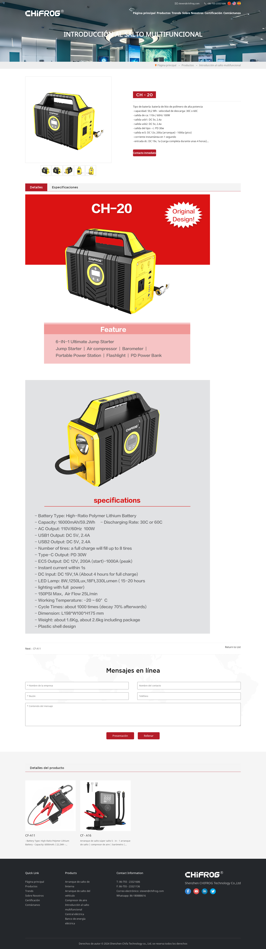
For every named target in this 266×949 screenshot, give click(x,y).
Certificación (213, 13)
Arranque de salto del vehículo (77, 893)
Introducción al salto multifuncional (220, 65)
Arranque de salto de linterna (77, 884)
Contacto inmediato (144, 153)
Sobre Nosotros (193, 13)
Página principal (144, 13)
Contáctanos (232, 13)
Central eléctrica (74, 914)
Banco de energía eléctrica (75, 921)
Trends (176, 13)
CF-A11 (37, 648)
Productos (164, 13)
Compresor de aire (76, 900)
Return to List (233, 647)
